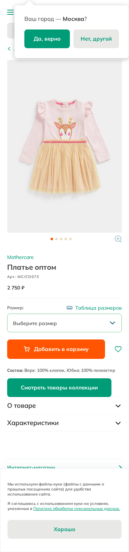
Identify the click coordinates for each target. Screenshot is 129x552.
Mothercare (20, 257)
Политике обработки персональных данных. (76, 508)
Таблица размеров (98, 308)
